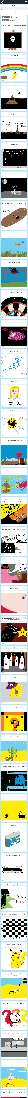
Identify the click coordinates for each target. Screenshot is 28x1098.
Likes (13, 20)
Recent (6, 20)
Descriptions (16, 17)
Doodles (7, 17)
